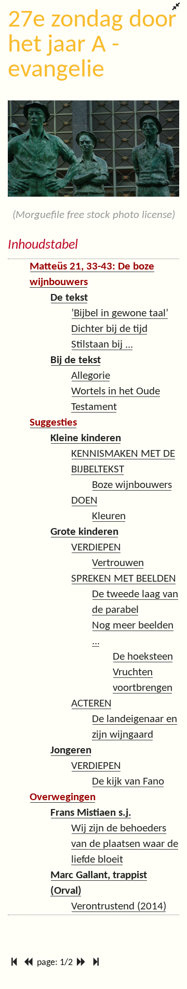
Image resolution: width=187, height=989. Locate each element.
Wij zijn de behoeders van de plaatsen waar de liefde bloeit (124, 844)
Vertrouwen (118, 563)
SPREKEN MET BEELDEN (123, 578)
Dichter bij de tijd (109, 329)
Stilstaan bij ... (102, 344)
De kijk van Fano (128, 781)
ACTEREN (91, 703)
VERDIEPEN (96, 547)
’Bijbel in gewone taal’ (119, 313)
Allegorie (90, 375)
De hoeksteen (143, 656)
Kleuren (109, 516)
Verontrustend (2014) (118, 906)
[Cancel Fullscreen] (176, 8)
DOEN (84, 500)
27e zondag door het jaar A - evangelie (92, 45)
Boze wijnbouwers (132, 485)
